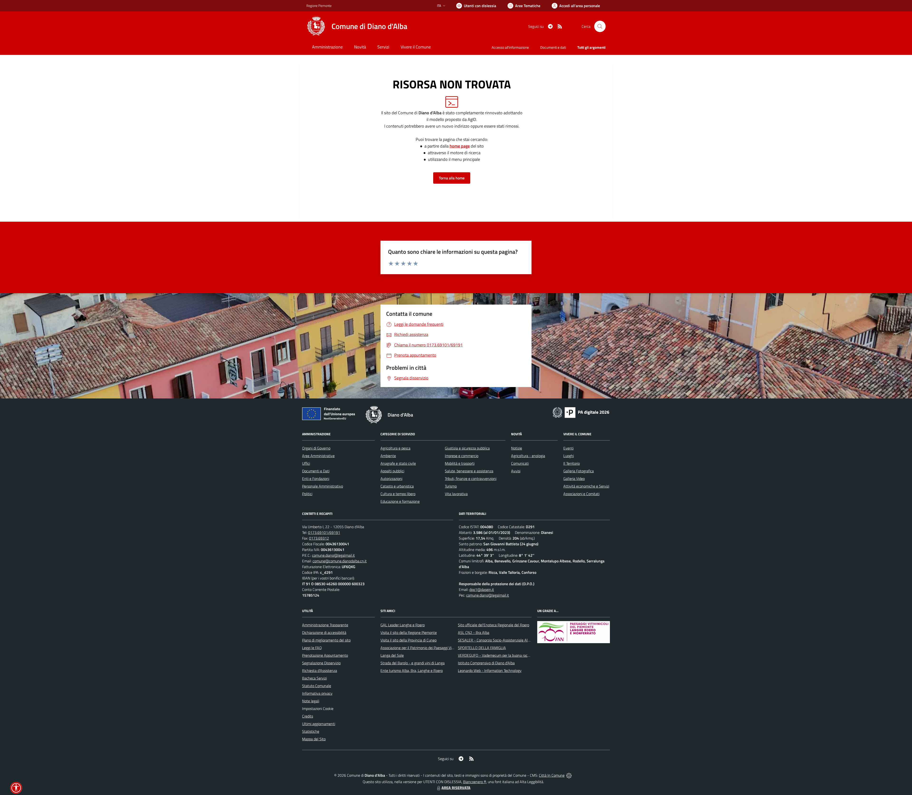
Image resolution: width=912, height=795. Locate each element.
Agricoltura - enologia (528, 456)
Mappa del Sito (314, 739)
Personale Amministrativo (322, 486)
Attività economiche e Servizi (586, 486)
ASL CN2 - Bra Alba (473, 632)
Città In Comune (552, 775)
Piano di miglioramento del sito (326, 640)
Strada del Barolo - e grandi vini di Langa (412, 663)
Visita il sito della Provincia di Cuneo (408, 640)
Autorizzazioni (391, 478)
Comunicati (520, 463)
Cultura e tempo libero (397, 494)
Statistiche (310, 731)
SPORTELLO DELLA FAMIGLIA (482, 648)
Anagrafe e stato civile (398, 463)
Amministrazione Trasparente (325, 625)
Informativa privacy (317, 693)
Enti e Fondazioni (315, 478)
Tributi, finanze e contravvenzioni (470, 478)
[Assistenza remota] (569, 775)
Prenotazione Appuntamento (325, 655)
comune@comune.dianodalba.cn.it (340, 561)
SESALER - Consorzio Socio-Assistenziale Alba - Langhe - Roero (509, 640)
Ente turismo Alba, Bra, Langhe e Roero (411, 670)
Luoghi (568, 456)
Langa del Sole (392, 655)
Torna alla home (452, 178)
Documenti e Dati (315, 471)
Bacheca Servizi (314, 678)
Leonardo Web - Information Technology (490, 670)
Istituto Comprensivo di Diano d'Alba (486, 663)
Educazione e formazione (400, 501)
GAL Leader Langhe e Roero (402, 625)
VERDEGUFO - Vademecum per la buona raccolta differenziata (507, 655)
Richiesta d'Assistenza (319, 670)
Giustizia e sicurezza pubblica (467, 448)
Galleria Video (574, 478)
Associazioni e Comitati (581, 494)
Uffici (306, 463)
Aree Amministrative (318, 456)
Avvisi (515, 471)
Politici (307, 494)
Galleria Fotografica (578, 471)
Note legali (310, 701)
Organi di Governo (316, 448)
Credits (307, 716)
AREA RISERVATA (456, 787)
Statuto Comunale (316, 686)
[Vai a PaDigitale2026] (581, 412)
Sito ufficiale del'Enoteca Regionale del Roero (493, 625)
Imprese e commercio (461, 456)
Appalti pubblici (392, 471)
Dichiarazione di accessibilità (324, 632)
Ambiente (388, 456)
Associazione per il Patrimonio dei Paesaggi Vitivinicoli (422, 648)
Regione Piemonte (319, 5)
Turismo (451, 486)
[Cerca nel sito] (600, 26)
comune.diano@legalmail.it (333, 555)
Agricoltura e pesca (395, 448)
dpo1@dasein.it (481, 589)
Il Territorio (571, 463)
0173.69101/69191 (324, 532)
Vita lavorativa (456, 494)
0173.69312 (319, 538)
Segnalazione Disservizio (321, 663)
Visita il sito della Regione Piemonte (408, 632)
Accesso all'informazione (510, 47)
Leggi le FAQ (312, 648)
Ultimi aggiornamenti (318, 724)
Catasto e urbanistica (397, 486)
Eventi (568, 448)
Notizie (516, 448)
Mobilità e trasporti (460, 463)
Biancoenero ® (474, 782)
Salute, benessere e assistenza (469, 471)
